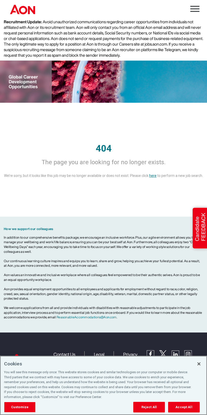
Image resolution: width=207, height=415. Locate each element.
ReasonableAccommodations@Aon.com (87, 317)
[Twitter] (165, 353)
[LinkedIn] (178, 354)
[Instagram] (190, 354)
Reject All (149, 407)
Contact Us (64, 354)
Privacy (130, 354)
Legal (99, 354)
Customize (20, 407)
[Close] (198, 363)
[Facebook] (153, 353)
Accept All (183, 407)
